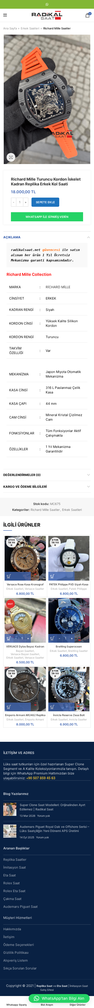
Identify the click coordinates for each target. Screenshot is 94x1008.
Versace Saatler (34, 588)
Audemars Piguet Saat (20, 907)
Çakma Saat (12, 899)
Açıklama (12, 237)
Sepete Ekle (45, 202)
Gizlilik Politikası (16, 952)
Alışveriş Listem (15, 960)
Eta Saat (9, 875)
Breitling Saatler (78, 650)
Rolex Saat (11, 883)
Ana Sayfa (10, 28)
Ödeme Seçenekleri (18, 945)
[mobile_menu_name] (5, 15)
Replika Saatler (14, 859)
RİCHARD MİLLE (58, 287)
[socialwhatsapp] (47, 4)
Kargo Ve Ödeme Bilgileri (25, 486)
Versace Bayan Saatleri (25, 654)
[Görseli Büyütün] (11, 157)
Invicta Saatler (78, 719)
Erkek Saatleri (30, 28)
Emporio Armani (34, 719)
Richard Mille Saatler (57, 28)
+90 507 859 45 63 (40, 777)
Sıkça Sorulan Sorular (20, 968)
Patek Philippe (78, 588)
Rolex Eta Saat (14, 891)
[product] (69, 620)
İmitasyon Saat (14, 867)
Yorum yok (43, 815)
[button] (59, 998)
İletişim (8, 937)
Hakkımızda (12, 929)
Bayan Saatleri (25, 650)
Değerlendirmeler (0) (22, 475)
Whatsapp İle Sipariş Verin (47, 217)
